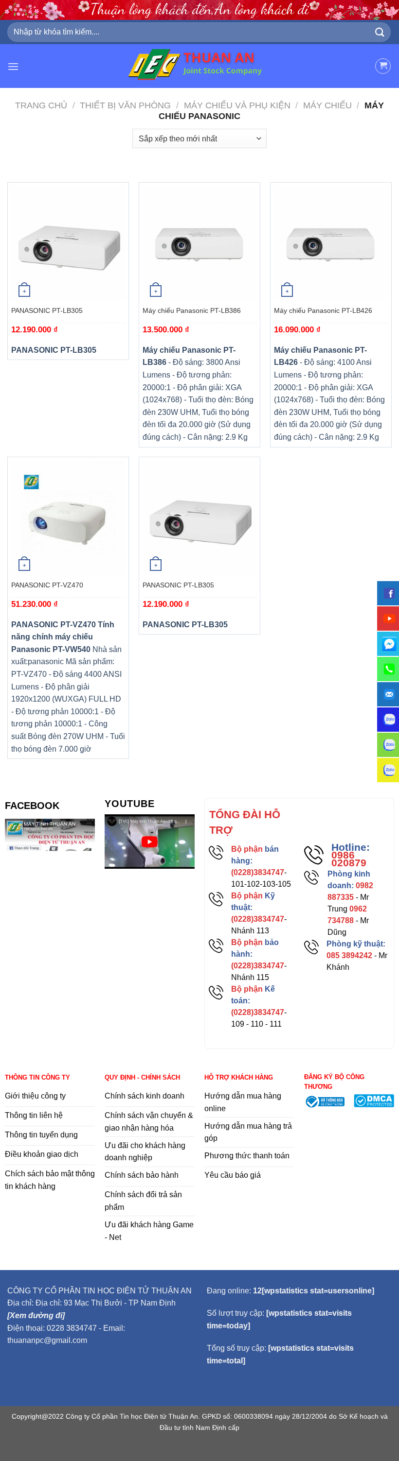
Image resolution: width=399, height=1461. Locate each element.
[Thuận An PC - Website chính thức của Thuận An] (199, 66)
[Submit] (380, 31)
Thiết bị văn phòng (125, 105)
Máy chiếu (327, 105)
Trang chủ (41, 105)
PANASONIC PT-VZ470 (47, 585)
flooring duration (200, 1448)
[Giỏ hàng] (383, 66)
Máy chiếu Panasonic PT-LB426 (323, 310)
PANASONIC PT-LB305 (47, 310)
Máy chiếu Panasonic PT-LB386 (192, 310)
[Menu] (13, 66)
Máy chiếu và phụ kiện (237, 105)
